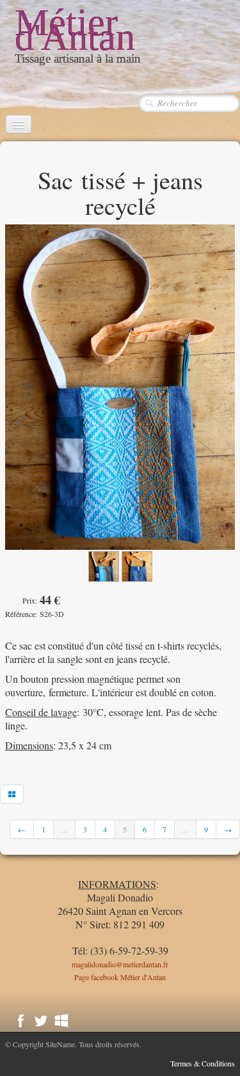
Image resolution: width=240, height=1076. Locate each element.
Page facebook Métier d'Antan (120, 977)
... (64, 829)
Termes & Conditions (202, 1063)
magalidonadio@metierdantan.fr (120, 964)
